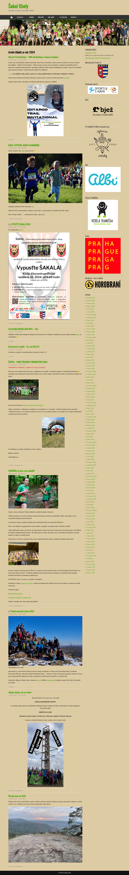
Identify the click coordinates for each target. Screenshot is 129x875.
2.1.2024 (22, 799)
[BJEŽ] (103, 111)
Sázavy (25, 405)
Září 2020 (90, 436)
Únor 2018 (90, 522)
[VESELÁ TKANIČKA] (103, 214)
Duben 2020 (91, 451)
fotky (23, 151)
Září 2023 (90, 357)
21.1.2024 (23, 614)
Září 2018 (90, 504)
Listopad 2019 (91, 465)
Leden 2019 (90, 493)
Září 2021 (90, 411)
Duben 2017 (91, 544)
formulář (66, 78)
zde (32, 206)
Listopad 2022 (91, 374)
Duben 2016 (91, 570)
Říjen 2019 (90, 468)
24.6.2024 (23, 365)
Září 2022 (90, 380)
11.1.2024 (23, 695)
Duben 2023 (91, 368)
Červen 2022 (91, 388)
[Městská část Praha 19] (103, 71)
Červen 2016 (91, 564)
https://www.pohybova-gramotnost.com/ (97, 58)
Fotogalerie (63, 17)
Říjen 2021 (90, 408)
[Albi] (103, 179)
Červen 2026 (91, 298)
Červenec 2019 (92, 476)
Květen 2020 (91, 448)
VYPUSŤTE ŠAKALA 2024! (20, 224)
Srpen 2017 (90, 536)
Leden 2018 (90, 524)
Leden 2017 (90, 553)
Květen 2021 (91, 419)
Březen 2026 (91, 306)
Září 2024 (90, 343)
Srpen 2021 (90, 414)
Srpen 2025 (90, 326)
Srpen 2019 (90, 473)
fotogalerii (50, 680)
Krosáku (30, 583)
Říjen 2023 (90, 354)
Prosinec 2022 (91, 371)
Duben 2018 (91, 516)
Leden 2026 (90, 312)
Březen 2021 (91, 425)
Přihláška (41, 17)
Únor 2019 (90, 490)
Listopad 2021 (91, 405)
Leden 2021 (90, 428)
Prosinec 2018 (91, 496)
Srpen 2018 (90, 507)
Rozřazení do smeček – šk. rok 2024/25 (23, 346)
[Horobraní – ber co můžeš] (103, 284)
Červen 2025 (91, 329)
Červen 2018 (91, 513)
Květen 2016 (91, 567)
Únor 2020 (90, 456)
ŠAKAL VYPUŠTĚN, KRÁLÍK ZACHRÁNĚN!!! (23, 145)
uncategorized (18, 219)
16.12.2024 (23, 60)
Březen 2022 (91, 397)
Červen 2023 (91, 363)
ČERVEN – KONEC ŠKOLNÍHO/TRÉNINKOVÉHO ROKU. (28, 361)
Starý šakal (13, 60)
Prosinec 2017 (91, 527)
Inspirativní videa (90, 52)
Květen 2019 (91, 482)
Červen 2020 (91, 445)
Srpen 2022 (90, 383)
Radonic (24, 583)
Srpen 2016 (90, 561)
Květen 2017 (91, 541)
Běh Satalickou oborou (15, 593)
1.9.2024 (19, 332)
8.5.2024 (22, 473)
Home (12, 140)
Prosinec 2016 (91, 556)
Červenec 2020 (92, 442)
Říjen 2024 (90, 340)
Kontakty (73, 17)
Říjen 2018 (90, 502)
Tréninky (31, 17)
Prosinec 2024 (91, 337)
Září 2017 (90, 533)
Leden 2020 (90, 459)
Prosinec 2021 (91, 402)
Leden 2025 (90, 334)
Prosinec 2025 (91, 315)
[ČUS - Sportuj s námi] (103, 90)
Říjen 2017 (90, 530)
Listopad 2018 (91, 499)
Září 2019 (90, 470)
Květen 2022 (91, 391)
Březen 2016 (91, 573)
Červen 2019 (91, 479)
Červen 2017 (91, 539)
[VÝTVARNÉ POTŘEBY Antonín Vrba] (103, 143)
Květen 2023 (91, 366)
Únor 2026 (90, 309)
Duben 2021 (91, 422)
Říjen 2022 (90, 377)
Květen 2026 (91, 300)
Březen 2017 (91, 547)
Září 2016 (90, 558)
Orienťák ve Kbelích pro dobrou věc (19, 597)
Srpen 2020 (90, 439)
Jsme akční (51, 17)
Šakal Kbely (18, 6)
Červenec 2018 (92, 510)
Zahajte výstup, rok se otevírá (19, 692)
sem (20, 230)
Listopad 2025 (91, 317)
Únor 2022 (90, 400)
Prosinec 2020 (91, 431)
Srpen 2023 (90, 360)
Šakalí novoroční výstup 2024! (22, 611)
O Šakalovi (20, 17)
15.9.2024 (23, 227)
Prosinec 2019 (91, 462)
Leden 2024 (90, 351)
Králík (12, 332)
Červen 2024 (91, 346)
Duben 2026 (91, 303)
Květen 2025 (91, 332)
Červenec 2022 (92, 385)
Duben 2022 (91, 394)
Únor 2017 (90, 550)
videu (38, 680)
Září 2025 (90, 323)
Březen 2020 (91, 453)
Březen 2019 (91, 487)
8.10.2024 (23, 148)
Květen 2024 (91, 349)
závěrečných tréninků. (37, 405)
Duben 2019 (91, 485)
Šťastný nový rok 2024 (17, 796)
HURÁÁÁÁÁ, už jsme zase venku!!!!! (21, 470)
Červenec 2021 (92, 417)
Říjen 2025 (90, 320)
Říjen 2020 (90, 434)
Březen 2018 (91, 519)
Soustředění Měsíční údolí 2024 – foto (23, 328)
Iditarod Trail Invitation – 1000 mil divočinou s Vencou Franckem (33, 57)
